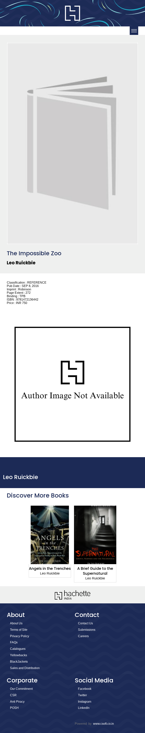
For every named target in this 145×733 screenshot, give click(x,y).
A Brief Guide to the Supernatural (95, 571)
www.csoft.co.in (103, 723)
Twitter (82, 695)
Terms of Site (18, 629)
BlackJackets (19, 661)
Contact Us (85, 623)
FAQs (14, 642)
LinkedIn (83, 707)
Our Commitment (21, 688)
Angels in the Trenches (50, 568)
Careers (83, 636)
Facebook (84, 688)
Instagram (84, 701)
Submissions (86, 629)
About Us (16, 623)
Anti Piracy (17, 701)
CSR (13, 695)
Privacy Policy (19, 636)
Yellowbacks (18, 655)
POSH (14, 707)
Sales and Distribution (25, 668)
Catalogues (17, 648)
